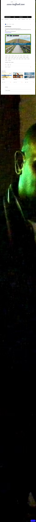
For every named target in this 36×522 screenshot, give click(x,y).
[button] (34, 1)
